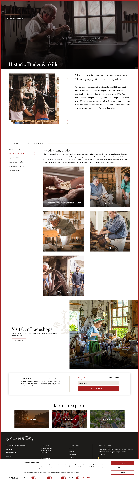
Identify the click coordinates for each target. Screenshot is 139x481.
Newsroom (9, 456)
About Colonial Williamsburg (16, 446)
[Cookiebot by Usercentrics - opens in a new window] (14, 478)
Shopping (72, 457)
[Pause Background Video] (136, 68)
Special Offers (73, 454)
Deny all (122, 472)
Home (8, 18)
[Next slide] (67, 83)
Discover (13, 18)
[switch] (49, 478)
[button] (22, 153)
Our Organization (11, 453)
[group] (86, 222)
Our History (9, 449)
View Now (19, 341)
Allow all (122, 463)
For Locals (72, 451)
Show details (87, 478)
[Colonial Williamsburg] (20, 440)
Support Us (72, 449)
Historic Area (19, 18)
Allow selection (122, 467)
